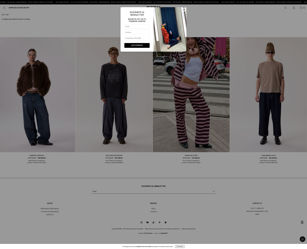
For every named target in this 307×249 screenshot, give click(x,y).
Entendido (179, 246)
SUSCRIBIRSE (137, 45)
